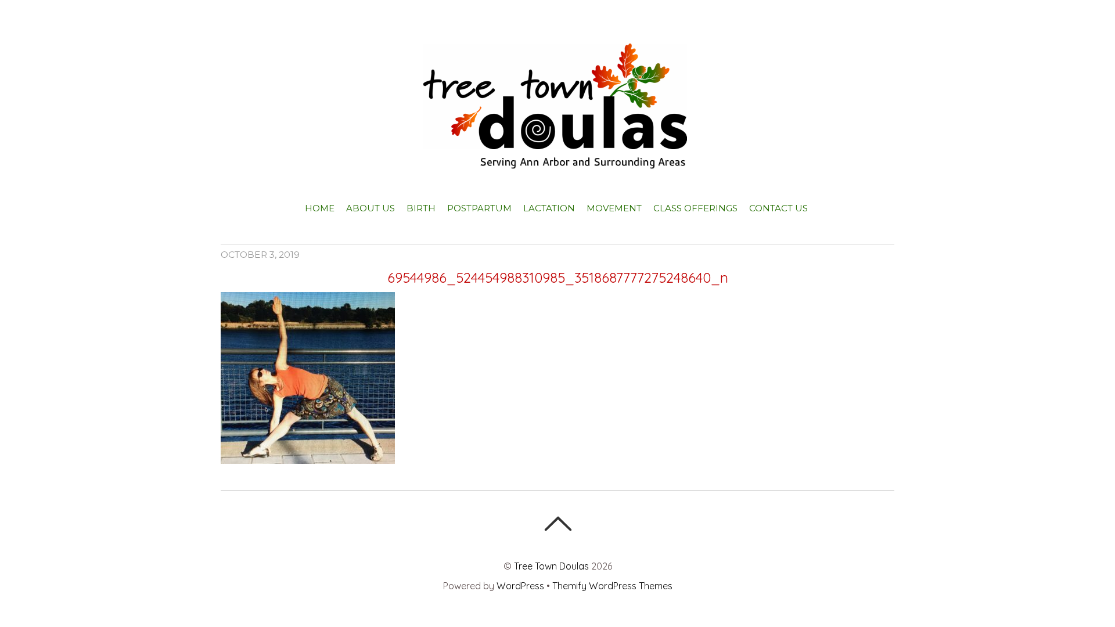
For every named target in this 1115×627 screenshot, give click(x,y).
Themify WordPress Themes (612, 586)
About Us (370, 208)
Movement (614, 208)
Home (319, 208)
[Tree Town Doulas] (557, 159)
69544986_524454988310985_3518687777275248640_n (557, 277)
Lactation (549, 208)
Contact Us (778, 208)
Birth (421, 208)
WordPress (520, 586)
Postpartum (479, 208)
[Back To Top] (557, 523)
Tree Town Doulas (551, 566)
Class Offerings (695, 208)
